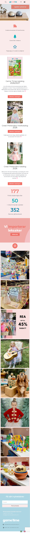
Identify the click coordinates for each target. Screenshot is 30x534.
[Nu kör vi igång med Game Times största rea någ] (15, 324)
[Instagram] (15, 245)
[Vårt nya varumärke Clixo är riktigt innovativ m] (15, 442)
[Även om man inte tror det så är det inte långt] (15, 383)
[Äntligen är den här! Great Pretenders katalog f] (15, 353)
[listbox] (23, 531)
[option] (25, 531)
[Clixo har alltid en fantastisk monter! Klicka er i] (15, 265)
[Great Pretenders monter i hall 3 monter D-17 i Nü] (15, 294)
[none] (21, 531)
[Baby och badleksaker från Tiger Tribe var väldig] (15, 471)
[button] (24, 2)
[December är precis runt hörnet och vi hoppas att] (15, 412)
